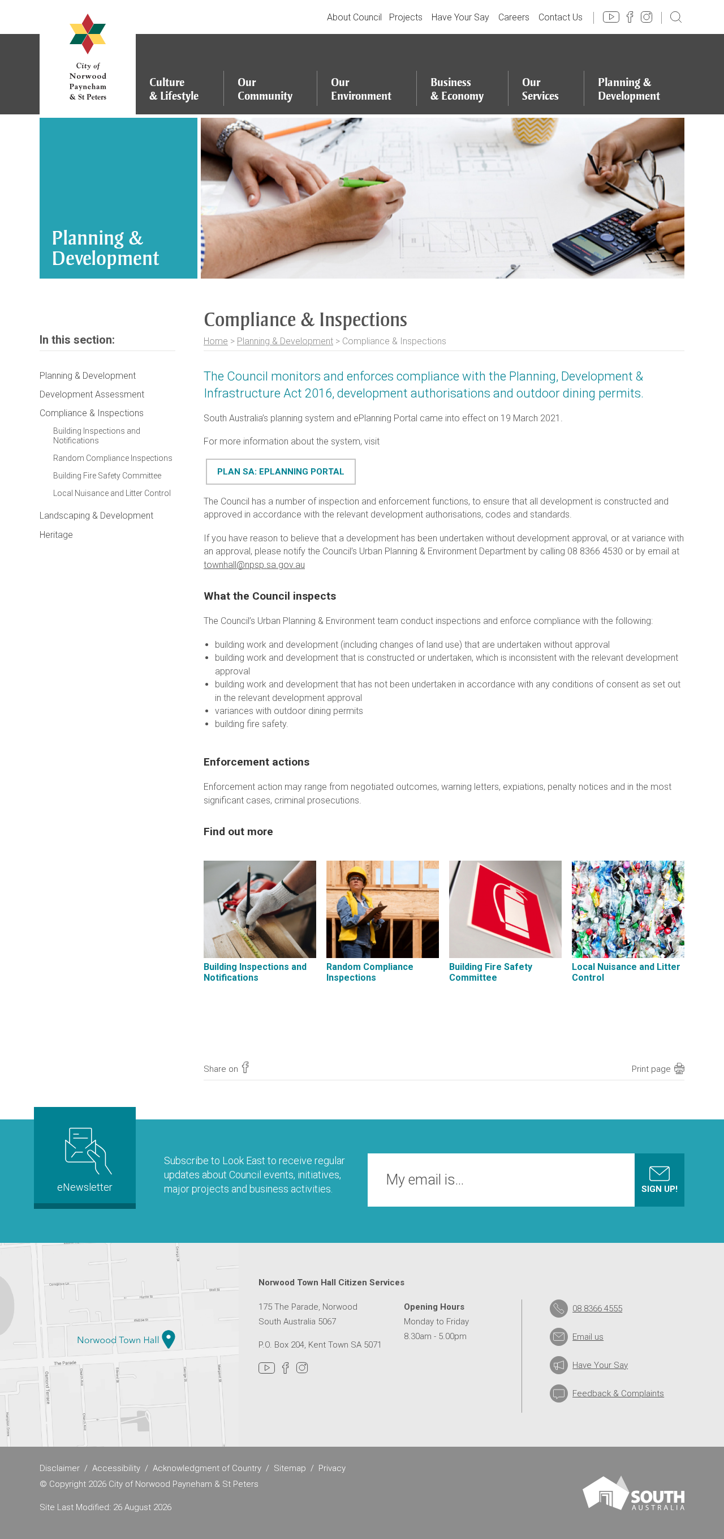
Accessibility (116, 1468)
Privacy (332, 1468)
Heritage (56, 534)
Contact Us (560, 17)
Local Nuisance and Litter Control (112, 493)
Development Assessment (92, 394)
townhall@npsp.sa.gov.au (254, 564)
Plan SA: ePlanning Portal (280, 472)
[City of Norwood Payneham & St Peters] (88, 57)
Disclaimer (60, 1468)
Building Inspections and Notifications (96, 435)
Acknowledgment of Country (207, 1468)
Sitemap (290, 1468)
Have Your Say (460, 17)
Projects (406, 17)
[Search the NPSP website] (676, 16)
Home (216, 341)
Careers (513, 17)
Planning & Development (285, 341)
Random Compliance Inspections (113, 458)
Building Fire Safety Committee (107, 475)
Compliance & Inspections (92, 413)
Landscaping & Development (96, 515)
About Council (354, 17)
